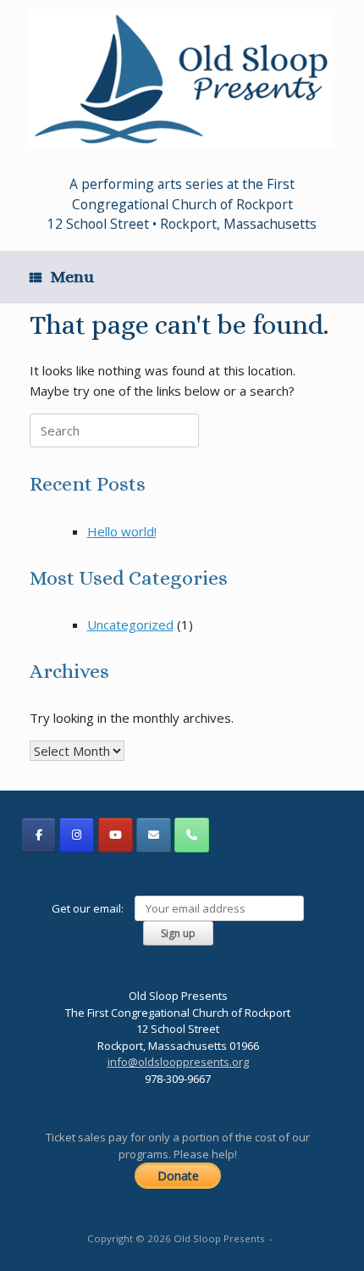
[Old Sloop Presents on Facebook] (38, 835)
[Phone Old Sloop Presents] (191, 835)
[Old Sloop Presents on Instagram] (76, 835)
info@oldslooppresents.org (178, 1061)
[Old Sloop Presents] (182, 79)
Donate (178, 1176)
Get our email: (89, 908)
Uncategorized (130, 624)
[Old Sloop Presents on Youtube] (115, 835)
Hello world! (122, 531)
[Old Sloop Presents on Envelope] (153, 835)
